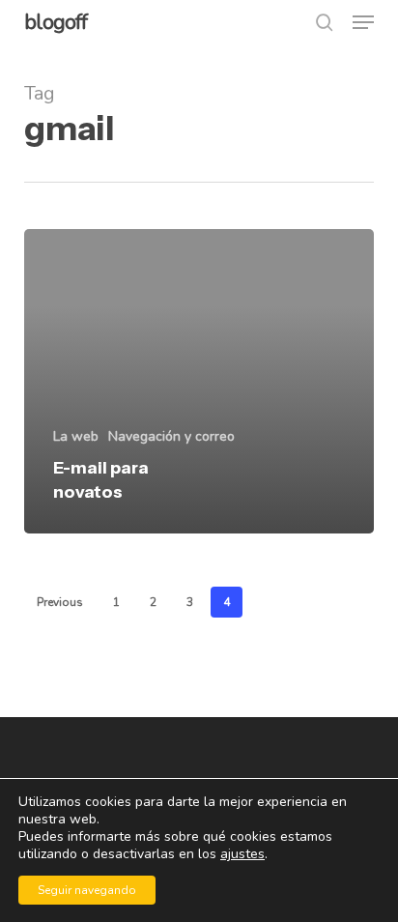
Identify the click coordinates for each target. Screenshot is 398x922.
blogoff (55, 22)
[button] (363, 22)
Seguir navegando (87, 890)
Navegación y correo (171, 436)
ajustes (242, 854)
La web (76, 436)
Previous (60, 602)
